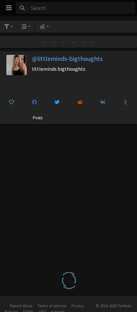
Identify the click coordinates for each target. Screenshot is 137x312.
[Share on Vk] (102, 102)
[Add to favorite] (11, 102)
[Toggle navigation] (9, 8)
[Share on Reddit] (80, 102)
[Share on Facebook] (34, 102)
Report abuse (21, 305)
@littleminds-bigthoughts (67, 58)
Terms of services (52, 305)
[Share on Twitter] (57, 102)
